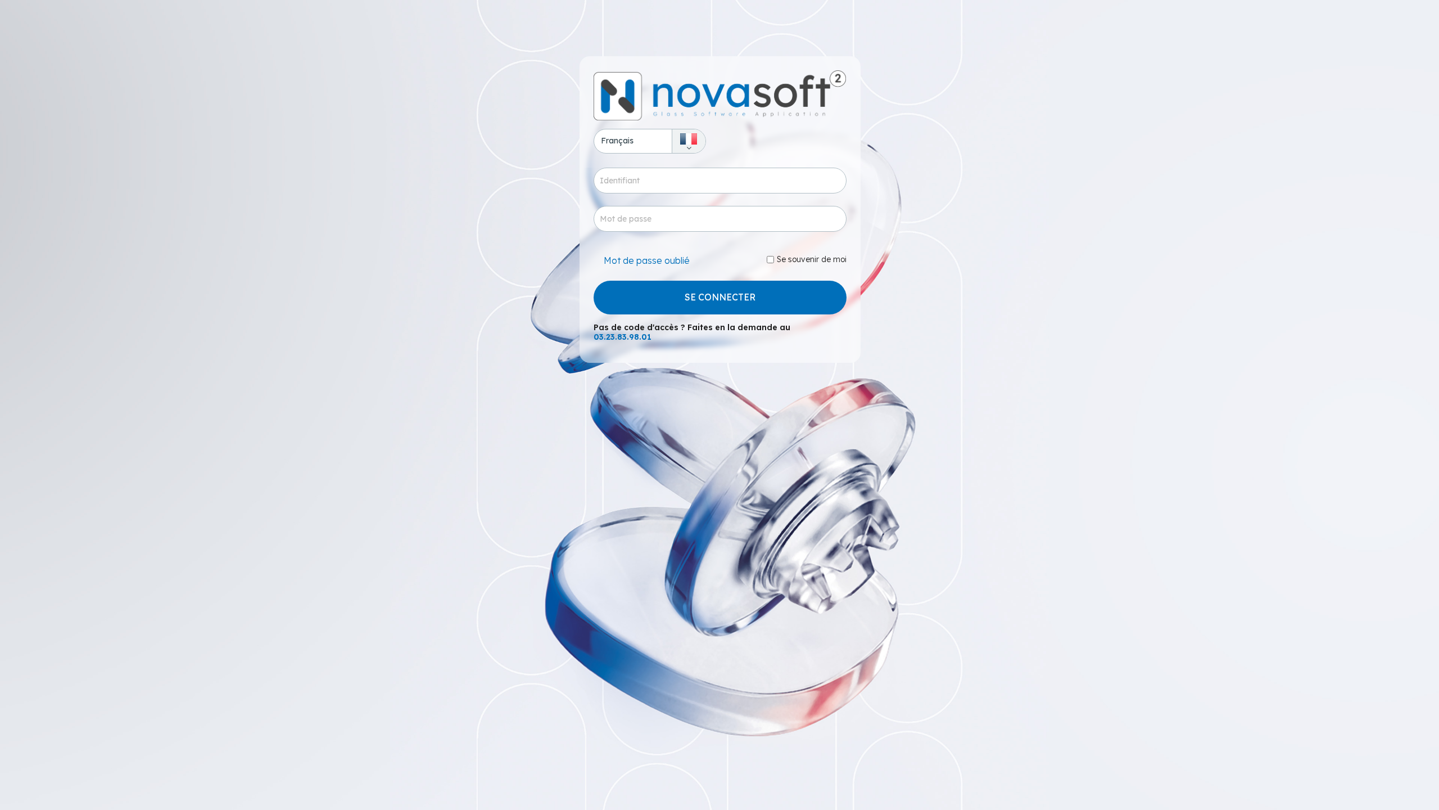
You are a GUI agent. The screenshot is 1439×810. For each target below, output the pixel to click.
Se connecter (720, 297)
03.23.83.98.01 (622, 337)
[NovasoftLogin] (720, 95)
